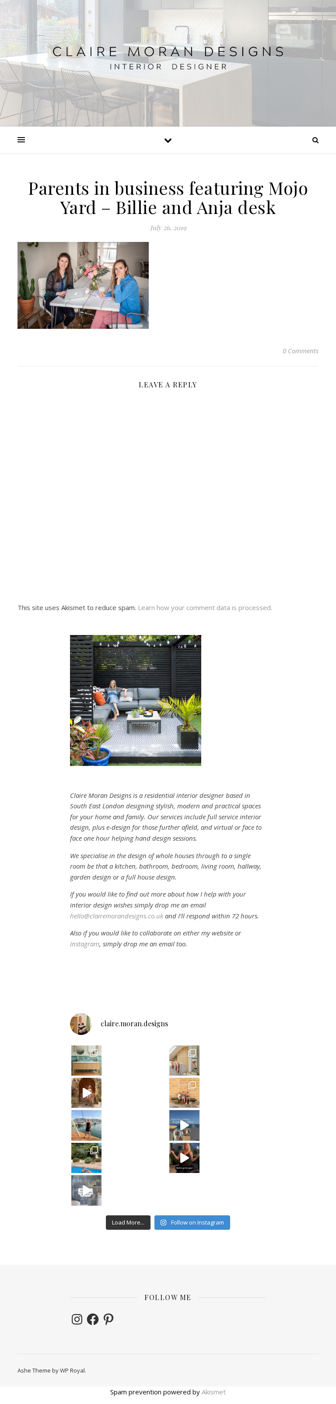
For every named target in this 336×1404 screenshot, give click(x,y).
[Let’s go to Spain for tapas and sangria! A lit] (184, 1158)
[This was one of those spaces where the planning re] (86, 1190)
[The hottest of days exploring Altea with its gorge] (184, 1125)
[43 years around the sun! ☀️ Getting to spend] (86, 1158)
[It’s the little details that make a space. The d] (86, 1093)
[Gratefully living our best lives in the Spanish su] (86, 1125)
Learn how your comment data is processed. (205, 607)
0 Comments (300, 350)
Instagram (84, 943)
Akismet (214, 1391)
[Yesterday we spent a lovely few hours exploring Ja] (184, 1093)
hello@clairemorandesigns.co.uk (116, 915)
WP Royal (72, 1370)
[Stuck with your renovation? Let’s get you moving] (184, 1060)
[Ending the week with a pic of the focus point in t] (86, 1060)
